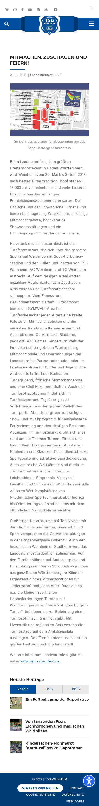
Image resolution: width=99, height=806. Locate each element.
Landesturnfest (41, 75)
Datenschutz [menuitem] (73, 794)
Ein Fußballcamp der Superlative (57, 699)
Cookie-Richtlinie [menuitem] (40, 794)
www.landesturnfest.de (40, 661)
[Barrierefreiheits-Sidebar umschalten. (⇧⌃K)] (89, 781)
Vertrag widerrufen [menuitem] (40, 788)
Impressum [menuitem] (75, 801)
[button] (6, 23)
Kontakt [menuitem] (77, 788)
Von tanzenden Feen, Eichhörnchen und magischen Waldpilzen (54, 726)
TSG (58, 75)
